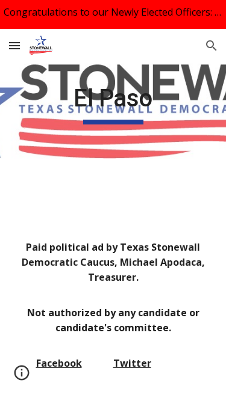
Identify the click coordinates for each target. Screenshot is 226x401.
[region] (113, 14)
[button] (14, 45)
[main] (113, 104)
